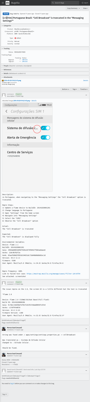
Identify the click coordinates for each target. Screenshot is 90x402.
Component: (9, 31)
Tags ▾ (75, 89)
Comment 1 (10, 284)
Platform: (10, 34)
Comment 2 (10, 330)
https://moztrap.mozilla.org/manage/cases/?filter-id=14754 (53, 274)
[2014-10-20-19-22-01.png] (27, 147)
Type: (11, 38)
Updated (10, 356)
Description (10, 96)
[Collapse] (86, 95)
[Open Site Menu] (3, 3)
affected (24, 60)
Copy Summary (72, 8)
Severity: (10, 44)
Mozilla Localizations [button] (22, 29)
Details (85, 80)
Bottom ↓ (65, 89)
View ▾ (85, 8)
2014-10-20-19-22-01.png (12, 80)
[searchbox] (65, 3)
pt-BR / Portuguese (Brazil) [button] (24, 31)
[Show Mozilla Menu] (7, 3)
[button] (84, 3)
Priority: (10, 41)
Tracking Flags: (7, 55)
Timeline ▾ (84, 89)
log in (12, 383)
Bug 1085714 (14, 14)
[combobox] (65, 3)
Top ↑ (4, 394)
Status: (11, 52)
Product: (10, 29)
